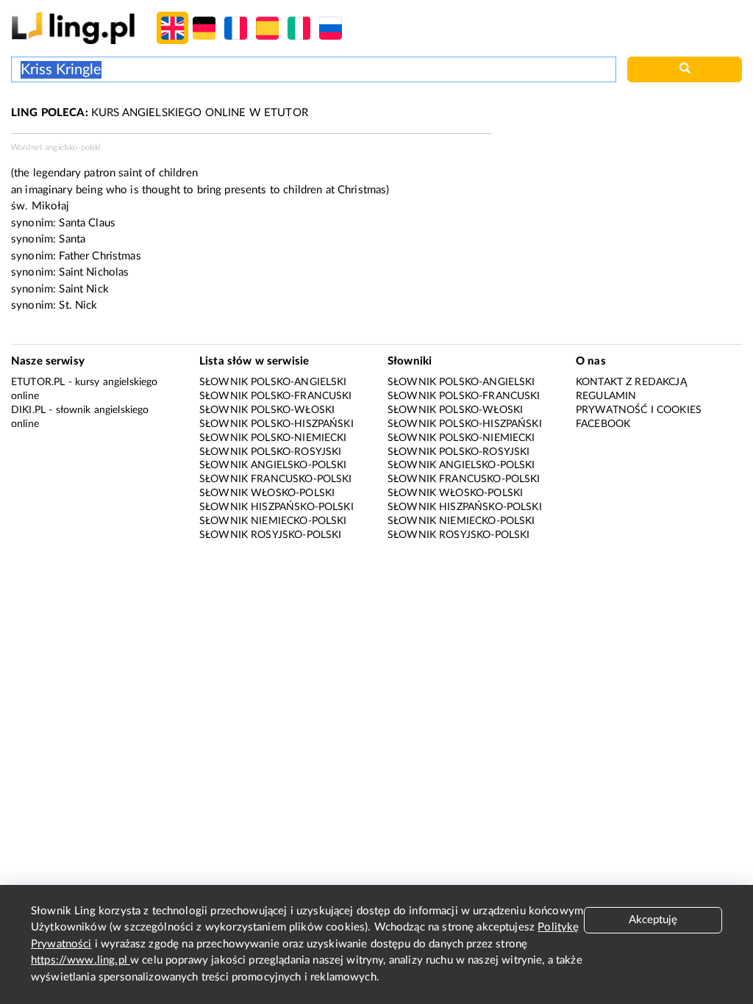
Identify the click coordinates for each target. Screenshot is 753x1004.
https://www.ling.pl (80, 960)
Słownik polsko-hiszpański (276, 424)
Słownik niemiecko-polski (273, 521)
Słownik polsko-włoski (267, 410)
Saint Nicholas (94, 272)
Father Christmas (99, 256)
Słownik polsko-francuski (275, 396)
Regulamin (606, 396)
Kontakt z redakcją (631, 382)
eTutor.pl (38, 382)
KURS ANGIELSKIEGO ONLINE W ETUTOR (159, 112)
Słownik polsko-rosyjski (270, 452)
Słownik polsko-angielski (273, 382)
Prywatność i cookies (639, 410)
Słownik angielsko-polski (273, 465)
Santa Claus (87, 223)
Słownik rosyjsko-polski (270, 535)
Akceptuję (653, 919)
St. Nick (78, 305)
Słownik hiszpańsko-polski (276, 507)
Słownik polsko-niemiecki (273, 438)
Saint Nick (84, 289)
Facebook (603, 424)
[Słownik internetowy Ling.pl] (73, 27)
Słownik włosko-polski (267, 493)
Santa (72, 239)
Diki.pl (28, 410)
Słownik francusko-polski (275, 479)
